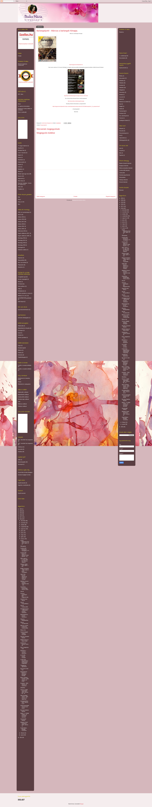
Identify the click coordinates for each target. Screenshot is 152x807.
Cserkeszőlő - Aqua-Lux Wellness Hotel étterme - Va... (25, 554)
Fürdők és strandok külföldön (24, 369)
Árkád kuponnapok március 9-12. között (25, 707)
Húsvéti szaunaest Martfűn (25, 637)
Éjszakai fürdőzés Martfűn (25, 710)
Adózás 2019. (21, 226)
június (22, 532)
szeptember (24, 526)
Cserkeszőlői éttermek (124, 170)
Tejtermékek (122, 137)
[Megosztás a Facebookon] (69, 123)
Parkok (19, 381)
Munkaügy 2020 (21, 245)
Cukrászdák (122, 172)
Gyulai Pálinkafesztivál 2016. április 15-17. (25, 542)
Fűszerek (121, 130)
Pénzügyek (20, 247)
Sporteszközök (122, 67)
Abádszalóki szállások (23, 392)
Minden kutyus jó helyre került (24, 640)
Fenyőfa (121, 150)
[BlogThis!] (66, 123)
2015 (21, 737)
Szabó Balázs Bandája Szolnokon (24, 729)
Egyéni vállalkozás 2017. (23, 233)
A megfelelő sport (22, 276)
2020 (21, 511)
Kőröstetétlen (122, 177)
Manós (19, 171)
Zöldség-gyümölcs (123, 140)
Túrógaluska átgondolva (24, 666)
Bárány (121, 75)
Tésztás (121, 118)
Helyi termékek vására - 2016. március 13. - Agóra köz (24, 697)
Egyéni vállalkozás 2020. (23, 235)
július (22, 530)
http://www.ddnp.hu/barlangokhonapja (76, 101)
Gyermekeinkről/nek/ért (23, 309)
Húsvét (22, 591)
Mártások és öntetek (124, 101)
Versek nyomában (22, 337)
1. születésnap (122, 55)
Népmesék (20, 178)
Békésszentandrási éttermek (125, 168)
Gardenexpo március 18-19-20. (24, 644)
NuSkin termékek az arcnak (24, 293)
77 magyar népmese (22, 145)
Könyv (19, 199)
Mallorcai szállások (22, 403)
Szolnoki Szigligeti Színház (24, 474)
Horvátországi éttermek (124, 175)
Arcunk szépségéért (22, 279)
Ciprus (19, 345)
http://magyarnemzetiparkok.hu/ (76, 64)
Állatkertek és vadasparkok (24, 384)
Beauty (19, 281)
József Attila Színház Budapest (25, 472)
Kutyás (19, 164)
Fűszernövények (123, 133)
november (23, 522)
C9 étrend (20, 284)
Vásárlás (20, 451)
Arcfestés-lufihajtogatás (23, 317)
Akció (19, 104)
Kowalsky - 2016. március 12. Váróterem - (24, 684)
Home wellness (21, 286)
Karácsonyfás (21, 162)
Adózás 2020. (21, 228)
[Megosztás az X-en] (67, 123)
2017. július (20, 94)
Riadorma (121, 32)
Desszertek (122, 78)
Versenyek (20, 464)
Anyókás (20, 148)
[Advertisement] (76, 182)
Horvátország (21, 347)
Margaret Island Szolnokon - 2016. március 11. (24, 724)
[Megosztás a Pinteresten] (70, 123)
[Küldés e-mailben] (64, 123)
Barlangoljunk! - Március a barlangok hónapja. (24, 673)
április (22, 536)
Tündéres (20, 189)
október (23, 524)
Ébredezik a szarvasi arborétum (23, 652)
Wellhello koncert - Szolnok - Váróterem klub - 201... (25, 583)
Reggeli (121, 106)
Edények (121, 128)
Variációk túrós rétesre (24, 600)
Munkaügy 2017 (21, 240)
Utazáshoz (20, 267)
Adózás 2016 (21, 219)
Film (19, 197)
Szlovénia (20, 355)
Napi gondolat (21, 260)
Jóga (19, 288)
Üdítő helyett (21, 301)
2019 (21, 513)
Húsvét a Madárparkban (24, 619)
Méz (120, 153)
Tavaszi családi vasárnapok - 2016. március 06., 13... (24, 691)
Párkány (20, 352)
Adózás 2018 (21, 224)
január (22, 735)
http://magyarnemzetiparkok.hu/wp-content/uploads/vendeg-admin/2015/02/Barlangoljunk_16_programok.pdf (76, 106)
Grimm (19, 157)
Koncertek (20, 449)
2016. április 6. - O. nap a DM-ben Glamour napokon (24, 560)
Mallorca (20, 350)
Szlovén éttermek (123, 182)
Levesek (121, 97)
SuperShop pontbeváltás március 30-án (24, 588)
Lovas (19, 166)
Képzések (20, 257)
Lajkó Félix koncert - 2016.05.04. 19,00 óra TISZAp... (24, 577)
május (22, 534)
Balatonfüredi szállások (23, 394)
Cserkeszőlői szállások (23, 397)
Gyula (19, 332)
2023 (21, 509)
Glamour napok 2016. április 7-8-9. (24, 565)
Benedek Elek (21, 150)
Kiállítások (20, 447)
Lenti (19, 401)
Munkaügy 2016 (21, 238)
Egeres (19, 155)
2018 (21, 515)
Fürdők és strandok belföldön (24, 365)
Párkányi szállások (22, 406)
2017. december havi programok (25, 439)
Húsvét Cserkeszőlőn (24, 606)
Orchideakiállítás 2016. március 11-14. (24, 702)
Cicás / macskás (22, 152)
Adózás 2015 (21, 217)
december (23, 520)
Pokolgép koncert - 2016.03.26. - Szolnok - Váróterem (24, 610)
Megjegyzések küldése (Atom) (78, 200)
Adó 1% (20, 214)
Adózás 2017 (21, 221)
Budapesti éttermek (123, 165)
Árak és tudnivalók (22, 112)
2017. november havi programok (25, 443)
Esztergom (20, 330)
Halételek (121, 87)
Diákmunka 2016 (22, 231)
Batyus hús (23, 630)
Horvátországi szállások (23, 399)
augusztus (23, 528)
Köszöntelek (122, 58)
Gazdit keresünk (21, 482)
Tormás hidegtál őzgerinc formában (24, 633)
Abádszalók (20, 325)
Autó (120, 148)
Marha (120, 99)
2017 (21, 517)
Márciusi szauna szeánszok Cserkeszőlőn (24, 627)
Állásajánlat (23, 546)
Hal (120, 135)
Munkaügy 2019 (21, 242)
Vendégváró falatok (123, 120)
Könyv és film (21, 201)
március (23, 538)
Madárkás (20, 169)
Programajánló (43, 125)
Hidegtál (121, 90)
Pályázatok (20, 264)
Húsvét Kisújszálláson (24, 603)
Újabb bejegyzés (41, 196)
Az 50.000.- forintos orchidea (23, 656)
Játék (19, 459)
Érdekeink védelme (22, 249)
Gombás (121, 85)
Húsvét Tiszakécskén (24, 623)
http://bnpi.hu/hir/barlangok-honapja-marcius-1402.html (76, 95)
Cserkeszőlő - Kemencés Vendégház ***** (25, 549)
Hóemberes (20, 159)
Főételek (121, 82)
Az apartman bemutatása (24, 106)
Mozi (19, 204)
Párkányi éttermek (123, 179)
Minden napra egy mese (23, 173)
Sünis (19, 186)
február (22, 733)
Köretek (121, 94)
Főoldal (75, 196)
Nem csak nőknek (22, 262)
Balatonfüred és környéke (24, 328)
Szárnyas (121, 113)
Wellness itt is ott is (22, 295)
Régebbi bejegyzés (110, 196)
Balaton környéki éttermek (125, 163)
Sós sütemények (123, 115)
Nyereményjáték (21, 462)
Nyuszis (20, 176)
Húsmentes (122, 92)
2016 (21, 519)
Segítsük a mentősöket (23, 485)
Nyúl (120, 104)
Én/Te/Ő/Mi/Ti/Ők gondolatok (24, 298)
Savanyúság (122, 111)
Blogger (81, 803)
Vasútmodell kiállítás (23, 719)
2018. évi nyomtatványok (24, 212)
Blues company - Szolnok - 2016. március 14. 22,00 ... (25, 679)
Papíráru (121, 155)
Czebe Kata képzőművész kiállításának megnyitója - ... (25, 661)
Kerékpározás (21, 291)
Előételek (121, 80)
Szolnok (20, 335)
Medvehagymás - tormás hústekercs (24, 616)
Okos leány (20, 180)
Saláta (120, 108)
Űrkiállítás (23, 687)
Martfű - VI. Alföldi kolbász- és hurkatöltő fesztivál (25, 715)
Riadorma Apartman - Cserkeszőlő (23, 64)
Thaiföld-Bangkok (22, 357)
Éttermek (121, 190)
